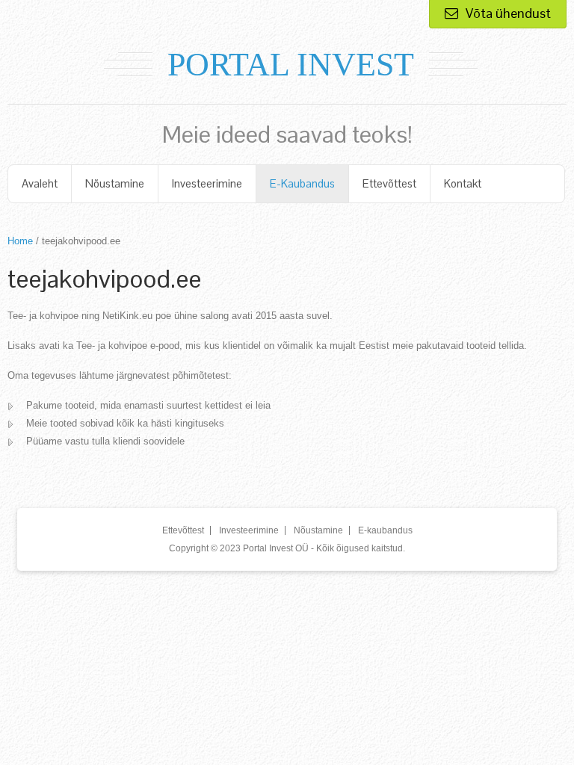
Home (20, 241)
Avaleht (40, 183)
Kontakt (462, 183)
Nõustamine (114, 183)
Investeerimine (207, 183)
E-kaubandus (302, 183)
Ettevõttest (389, 183)
